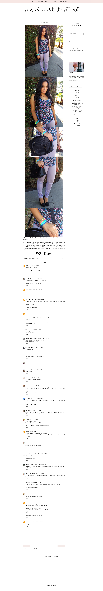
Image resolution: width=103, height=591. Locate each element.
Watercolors (77, 108)
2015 (76, 95)
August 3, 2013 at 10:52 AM (43, 385)
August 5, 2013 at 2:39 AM (35, 410)
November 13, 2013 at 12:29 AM (37, 521)
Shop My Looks (64, 1)
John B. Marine (29, 299)
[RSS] (82, 25)
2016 (76, 94)
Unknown (28, 313)
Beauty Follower (29, 289)
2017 (76, 92)
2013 (76, 99)
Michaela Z (28, 493)
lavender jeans (35, 258)
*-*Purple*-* (28, 524)
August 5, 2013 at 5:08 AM (33, 419)
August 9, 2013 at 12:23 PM (36, 493)
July (77, 116)
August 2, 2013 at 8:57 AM (33, 265)
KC (26, 419)
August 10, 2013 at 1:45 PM (36, 502)
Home (32, 1)
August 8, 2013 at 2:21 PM (38, 473)
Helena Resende (29, 369)
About (73, 1)
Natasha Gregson (29, 473)
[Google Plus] (73, 25)
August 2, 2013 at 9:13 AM (38, 278)
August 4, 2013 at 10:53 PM (37, 398)
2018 (76, 90)
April (77, 121)
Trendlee (71, 72)
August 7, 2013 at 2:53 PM (41, 453)
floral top (29, 258)
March (77, 123)
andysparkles (28, 347)
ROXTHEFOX (28, 398)
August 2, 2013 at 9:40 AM (38, 299)
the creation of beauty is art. (31, 338)
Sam (26, 377)
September (77, 100)
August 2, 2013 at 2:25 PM (37, 347)
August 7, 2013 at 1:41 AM (35, 431)
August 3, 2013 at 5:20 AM (33, 377)
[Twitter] (74, 25)
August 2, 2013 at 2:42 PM (34, 362)
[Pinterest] (76, 25)
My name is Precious (30, 464)
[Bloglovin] (80, 25)
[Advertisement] (76, 150)
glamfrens (28, 410)
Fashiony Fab (54, 585)
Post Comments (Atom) (33, 548)
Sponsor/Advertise (42, 1)
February (77, 125)
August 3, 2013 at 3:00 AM (38, 369)
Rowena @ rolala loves (30, 453)
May (77, 120)
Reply (27, 274)
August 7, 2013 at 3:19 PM (40, 464)
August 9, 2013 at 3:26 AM (36, 482)
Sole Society (53, 237)
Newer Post (61, 546)
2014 (76, 97)
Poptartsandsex (29, 278)
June (77, 118)
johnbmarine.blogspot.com (31, 307)
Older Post (26, 546)
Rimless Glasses (77, 114)
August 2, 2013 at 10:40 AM (36, 313)
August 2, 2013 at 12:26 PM (44, 338)
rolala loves (32, 458)
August (77, 102)
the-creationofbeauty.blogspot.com (33, 341)
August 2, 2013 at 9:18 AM (38, 289)
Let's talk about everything (31, 385)
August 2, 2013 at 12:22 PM (37, 329)
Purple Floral (77, 113)
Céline (27, 362)
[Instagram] (78, 25)
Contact (54, 1)
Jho (26, 265)
